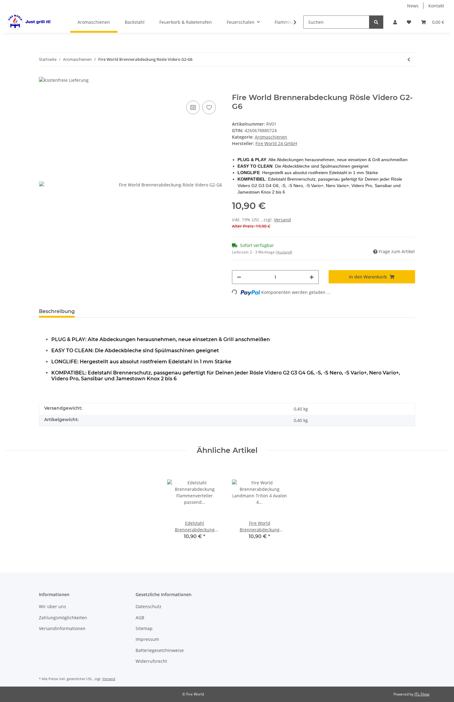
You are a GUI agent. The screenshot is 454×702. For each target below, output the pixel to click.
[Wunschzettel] (409, 22)
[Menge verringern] (239, 277)
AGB (140, 618)
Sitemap (144, 628)
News (412, 6)
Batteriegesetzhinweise (160, 650)
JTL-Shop (421, 694)
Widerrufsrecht (151, 661)
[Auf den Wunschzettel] (209, 107)
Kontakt (436, 6)
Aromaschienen (271, 137)
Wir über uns (52, 606)
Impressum (147, 639)
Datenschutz (149, 606)
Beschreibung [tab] (57, 311)
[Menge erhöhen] (311, 277)
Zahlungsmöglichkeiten (63, 618)
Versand (282, 220)
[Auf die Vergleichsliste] (193, 107)
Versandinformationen (62, 628)
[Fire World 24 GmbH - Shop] (30, 21)
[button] (395, 22)
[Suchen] (376, 22)
